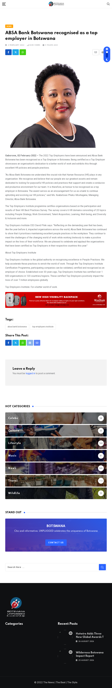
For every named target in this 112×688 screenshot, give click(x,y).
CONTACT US (56, 542)
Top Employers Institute (43, 326)
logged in (30, 373)
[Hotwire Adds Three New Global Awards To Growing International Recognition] (65, 637)
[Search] (108, 3)
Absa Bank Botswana (17, 326)
